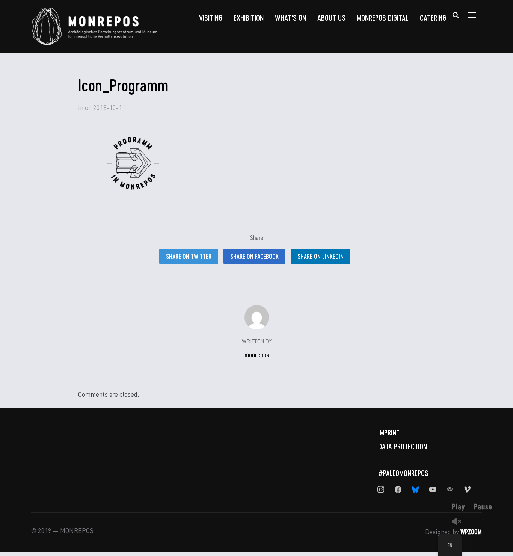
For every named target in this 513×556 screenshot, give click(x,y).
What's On (290, 17)
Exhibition (249, 17)
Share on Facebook (254, 256)
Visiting (210, 17)
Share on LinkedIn (320, 256)
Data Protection (402, 446)
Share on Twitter (188, 256)
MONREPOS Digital (383, 17)
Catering (433, 17)
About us (331, 17)
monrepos (256, 355)
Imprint (389, 432)
